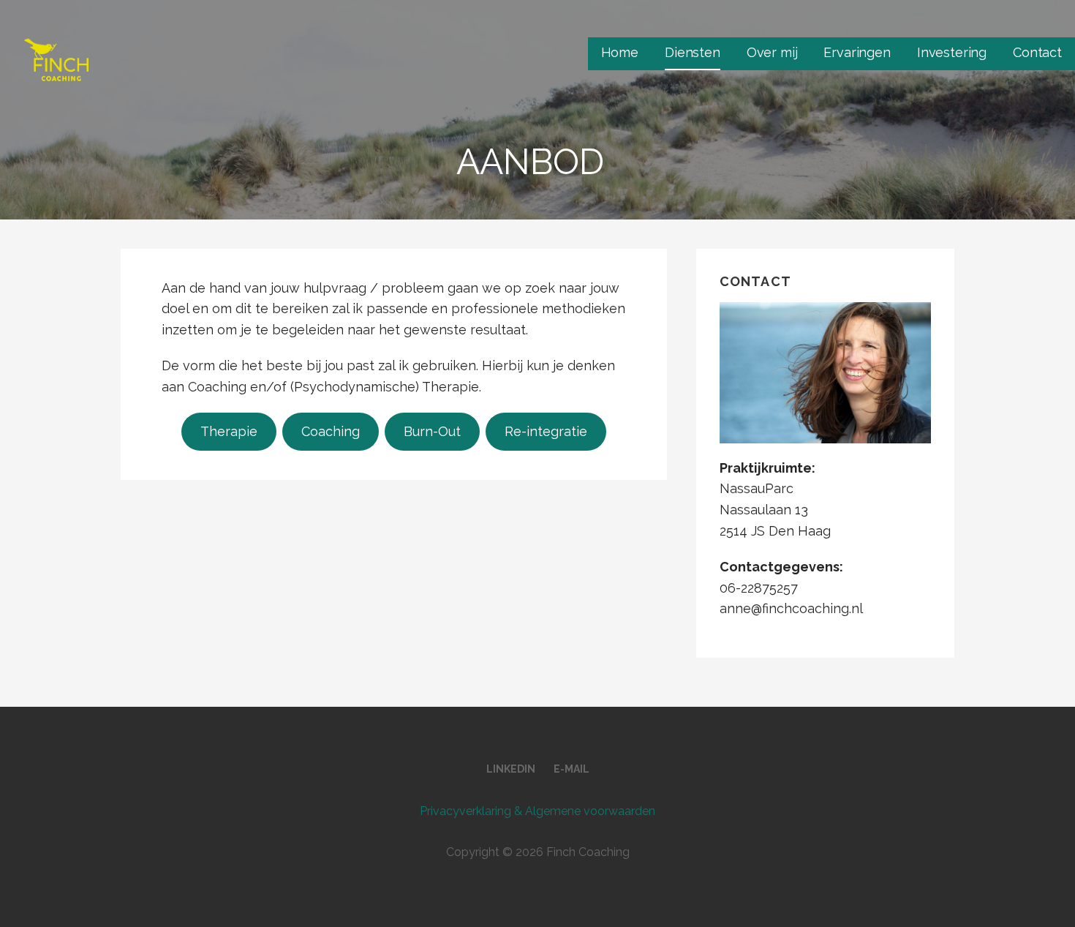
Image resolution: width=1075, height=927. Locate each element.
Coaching (330, 431)
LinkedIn (510, 769)
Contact (1037, 52)
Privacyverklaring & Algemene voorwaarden (537, 811)
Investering (952, 52)
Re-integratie (546, 431)
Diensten (692, 52)
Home (619, 52)
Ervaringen (856, 52)
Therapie (228, 431)
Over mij (772, 52)
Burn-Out (432, 431)
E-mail (571, 769)
